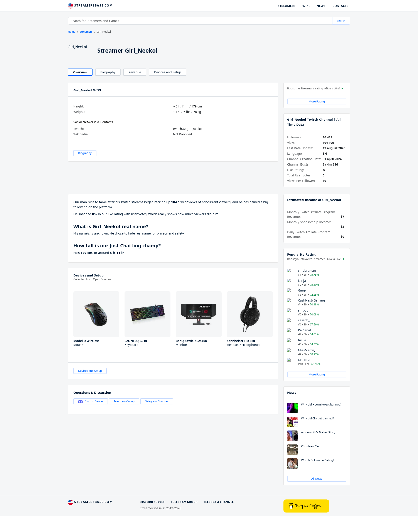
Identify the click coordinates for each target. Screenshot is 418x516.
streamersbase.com (93, 5)
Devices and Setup (167, 72)
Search (341, 21)
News (291, 392)
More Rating (317, 101)
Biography (107, 72)
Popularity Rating (302, 254)
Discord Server (93, 401)
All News (316, 479)
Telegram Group (124, 401)
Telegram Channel (156, 401)
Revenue (134, 72)
